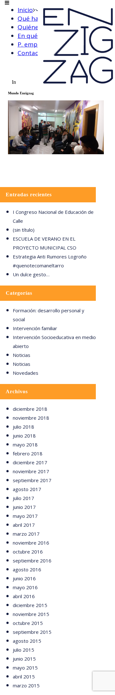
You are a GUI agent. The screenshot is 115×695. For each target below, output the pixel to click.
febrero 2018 (27, 453)
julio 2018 (23, 427)
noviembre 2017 (31, 471)
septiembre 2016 (32, 560)
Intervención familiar (35, 328)
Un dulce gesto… (31, 274)
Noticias (21, 355)
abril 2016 (24, 596)
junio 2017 (24, 507)
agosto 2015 (27, 641)
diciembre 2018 (30, 409)
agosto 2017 (27, 489)
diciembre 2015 (30, 605)
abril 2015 (24, 676)
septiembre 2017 (32, 480)
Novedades (25, 373)
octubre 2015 (28, 623)
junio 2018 (24, 435)
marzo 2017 (26, 534)
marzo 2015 (26, 685)
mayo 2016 (25, 587)
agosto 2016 (27, 569)
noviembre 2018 (31, 418)
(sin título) (23, 230)
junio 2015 (24, 658)
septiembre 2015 (32, 632)
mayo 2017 (25, 516)
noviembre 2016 (31, 542)
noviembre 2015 (31, 614)
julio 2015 (23, 650)
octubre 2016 (28, 551)
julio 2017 (23, 498)
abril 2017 (24, 525)
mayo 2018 (25, 444)
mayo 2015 (25, 667)
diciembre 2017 (30, 462)
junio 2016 (24, 578)
